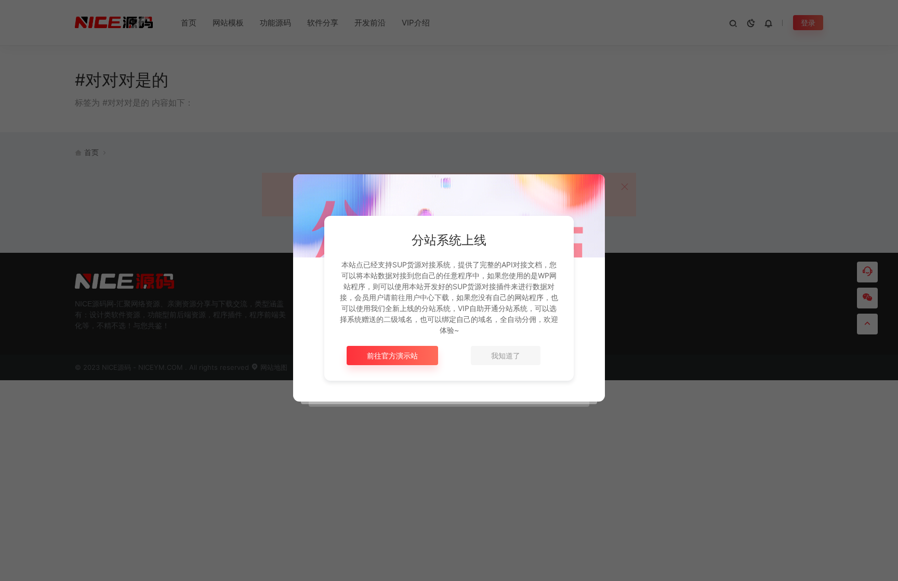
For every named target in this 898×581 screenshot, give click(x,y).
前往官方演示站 (392, 355)
